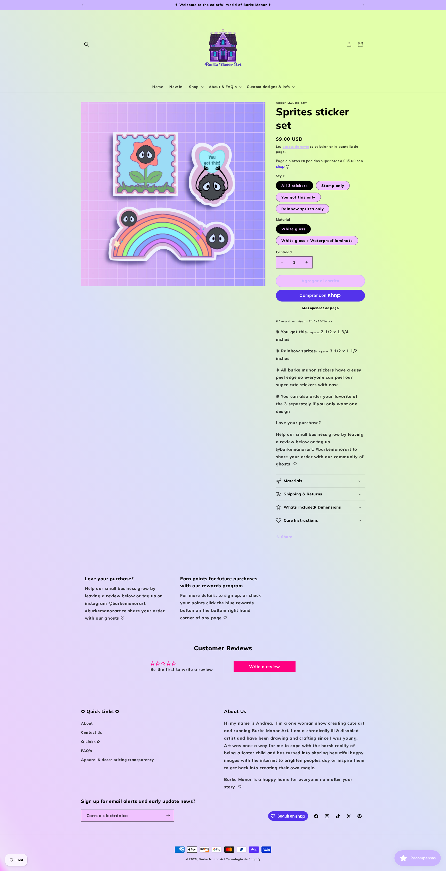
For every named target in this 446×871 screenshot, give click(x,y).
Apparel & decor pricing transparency (117, 759)
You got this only (298, 197)
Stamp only (332, 185)
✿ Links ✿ (90, 741)
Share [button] (286, 536)
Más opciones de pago (320, 308)
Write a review (264, 666)
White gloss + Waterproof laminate (317, 240)
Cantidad (284, 252)
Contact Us (91, 732)
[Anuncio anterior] (83, 5)
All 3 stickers (294, 185)
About (87, 723)
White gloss (293, 229)
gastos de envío (296, 146)
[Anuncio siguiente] (363, 5)
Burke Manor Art (212, 859)
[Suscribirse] (168, 816)
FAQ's (86, 750)
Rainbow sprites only (302, 209)
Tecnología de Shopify (243, 859)
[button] (86, 44)
